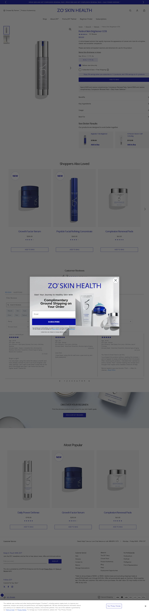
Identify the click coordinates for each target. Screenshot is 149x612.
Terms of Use (10, 610)
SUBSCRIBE (54, 322)
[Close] (145, 606)
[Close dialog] (115, 280)
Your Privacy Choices (114, 606)
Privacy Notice (22, 610)
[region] (74, 606)
